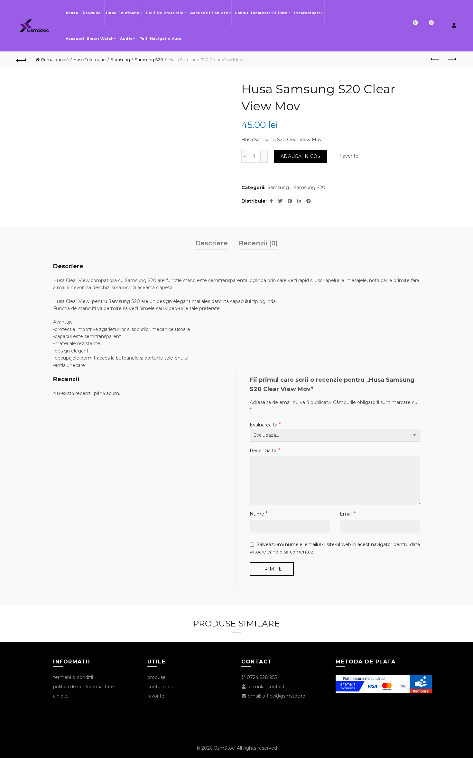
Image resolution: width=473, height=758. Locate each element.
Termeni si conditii (73, 677)
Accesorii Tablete (209, 13)
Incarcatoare (307, 13)
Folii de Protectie (165, 13)
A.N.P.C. (60, 696)
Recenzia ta (265, 450)
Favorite (415, 23)
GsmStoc (224, 748)
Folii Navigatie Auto (160, 38)
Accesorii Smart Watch (90, 38)
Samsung (120, 59)
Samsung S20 (148, 59)
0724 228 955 (261, 677)
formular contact (265, 687)
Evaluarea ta (265, 425)
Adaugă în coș (300, 156)
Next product (451, 59)
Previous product (435, 59)
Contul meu (160, 687)
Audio (126, 38)
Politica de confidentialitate (83, 687)
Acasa (72, 13)
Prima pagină (55, 59)
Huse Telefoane (123, 13)
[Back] (22, 59)
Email (348, 514)
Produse (92, 13)
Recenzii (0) (258, 243)
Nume (259, 514)
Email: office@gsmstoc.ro (275, 696)
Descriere (211, 243)
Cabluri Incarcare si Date (261, 13)
